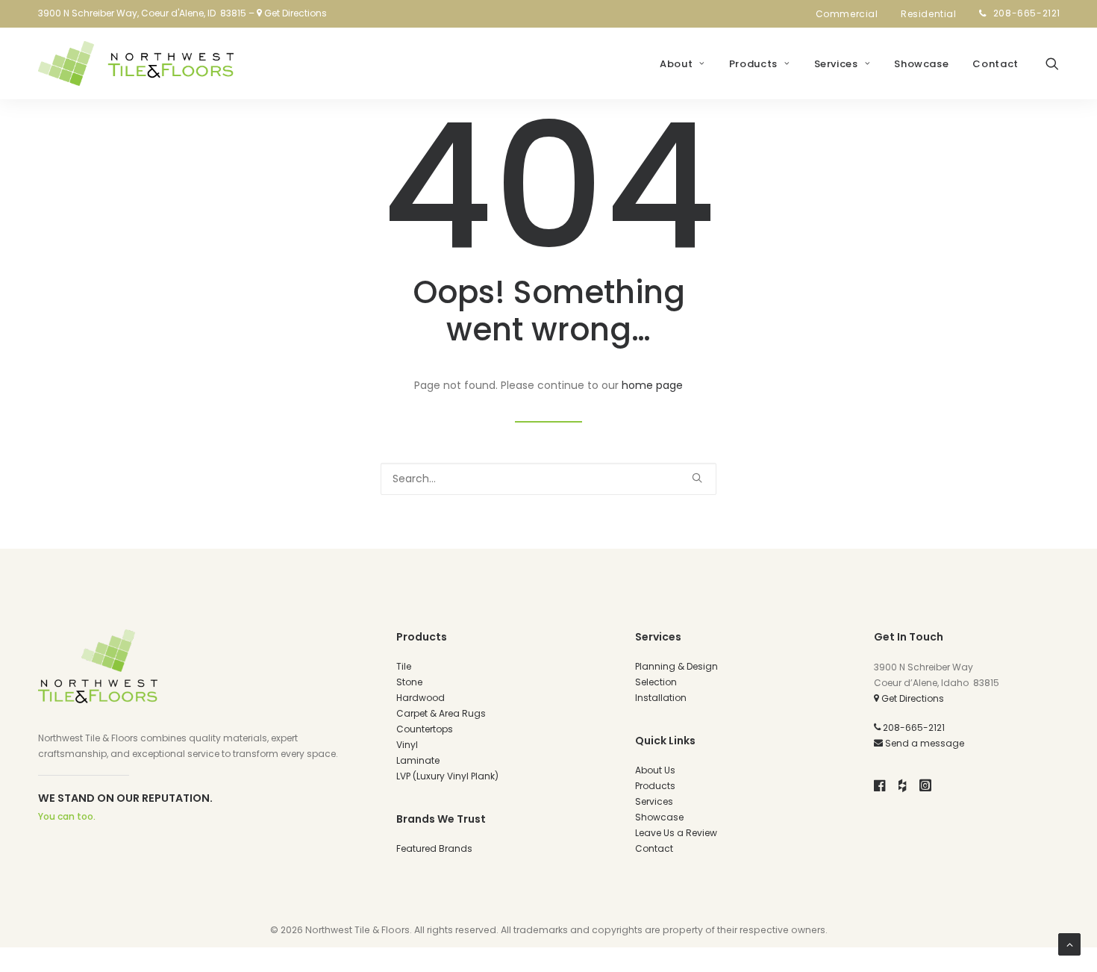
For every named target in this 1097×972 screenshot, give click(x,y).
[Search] (548, 479)
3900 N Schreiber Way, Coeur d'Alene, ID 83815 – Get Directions (182, 13)
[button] (1052, 63)
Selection (656, 682)
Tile (403, 666)
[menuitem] (851, 14)
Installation (661, 697)
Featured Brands (434, 848)
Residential (929, 13)
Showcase (921, 64)
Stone (409, 682)
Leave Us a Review (676, 832)
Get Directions (911, 698)
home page (652, 385)
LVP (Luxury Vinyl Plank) (447, 776)
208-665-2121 (1026, 13)
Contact (995, 64)
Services (836, 64)
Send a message (923, 743)
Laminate (418, 760)
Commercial (847, 13)
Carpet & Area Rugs (441, 713)
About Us (655, 770)
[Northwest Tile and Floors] (136, 63)
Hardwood (420, 697)
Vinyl (407, 744)
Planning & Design (676, 666)
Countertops (424, 729)
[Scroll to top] (1069, 943)
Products (753, 64)
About (676, 64)
